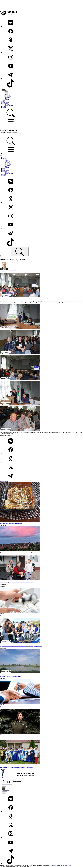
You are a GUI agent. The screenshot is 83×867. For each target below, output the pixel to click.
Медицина (7, 99)
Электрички (7, 104)
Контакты (4, 106)
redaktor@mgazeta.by (17, 781)
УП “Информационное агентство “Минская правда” (61, 865)
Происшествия (7, 93)
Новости (4, 90)
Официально (7, 94)
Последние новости (4, 481)
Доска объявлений (5, 102)
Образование (7, 97)
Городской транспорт (9, 105)
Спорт (6, 98)
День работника (8, 96)
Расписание (4, 103)
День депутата (7, 95)
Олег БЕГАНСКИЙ (12, 270)
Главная (1, 256)
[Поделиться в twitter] (10, 470)
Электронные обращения (7, 784)
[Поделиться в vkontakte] (10, 444)
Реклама (3, 101)
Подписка (4, 107)
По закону (6, 92)
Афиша (3, 100)
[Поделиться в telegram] (10, 479)
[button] (10, 116)
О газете (3, 89)
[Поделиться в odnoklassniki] (10, 462)
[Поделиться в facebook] (10, 453)
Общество (6, 91)
